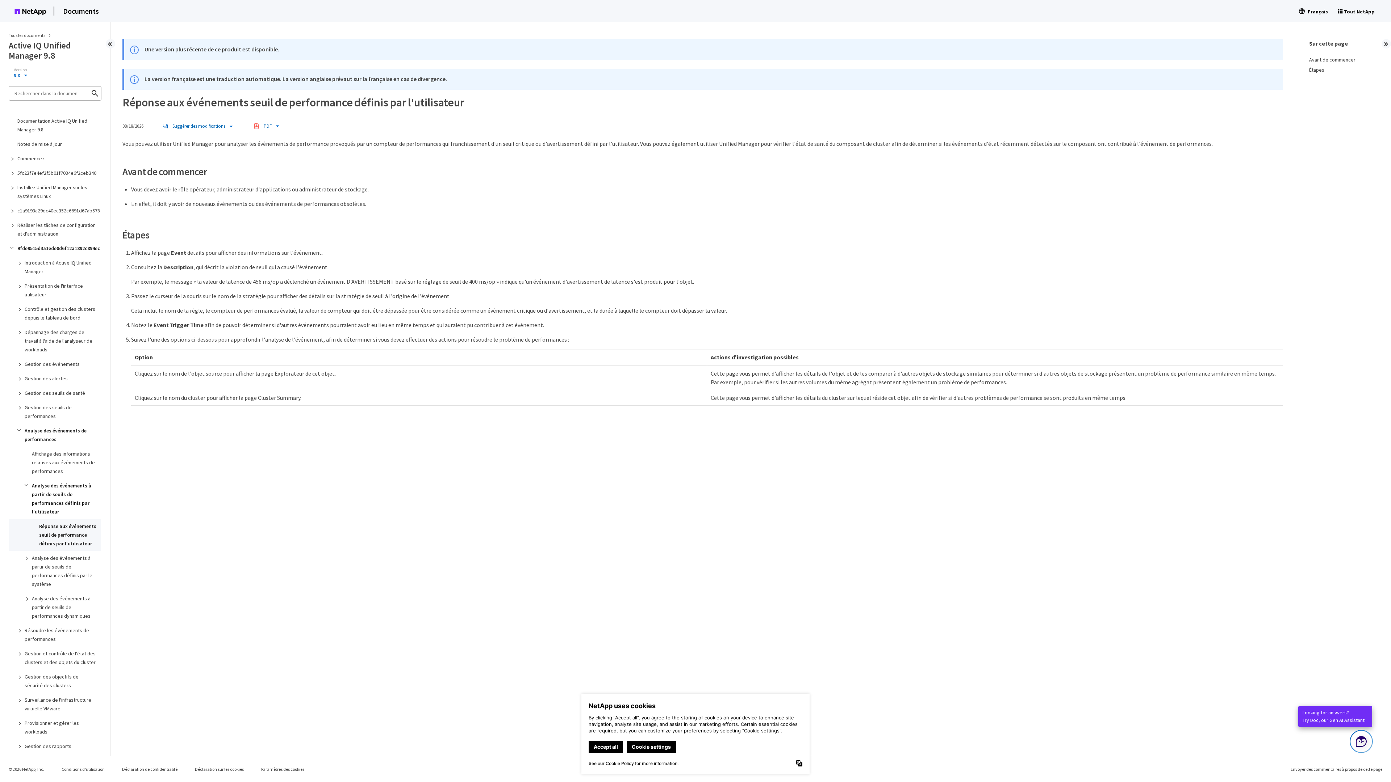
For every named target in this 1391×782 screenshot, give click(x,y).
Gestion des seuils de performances (48, 411)
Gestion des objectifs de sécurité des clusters (52, 681)
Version (20, 70)
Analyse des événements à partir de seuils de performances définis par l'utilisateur (61, 498)
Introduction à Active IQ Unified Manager (58, 267)
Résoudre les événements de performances (57, 634)
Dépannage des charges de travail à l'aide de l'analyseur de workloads (58, 341)
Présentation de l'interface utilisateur (54, 290)
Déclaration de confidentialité (149, 769)
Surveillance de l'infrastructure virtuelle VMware (58, 704)
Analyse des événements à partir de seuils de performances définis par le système (62, 571)
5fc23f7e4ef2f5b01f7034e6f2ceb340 (56, 173)
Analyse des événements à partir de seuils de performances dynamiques (61, 607)
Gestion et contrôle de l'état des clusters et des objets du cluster (60, 657)
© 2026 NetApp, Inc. (26, 769)
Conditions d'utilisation (83, 769)
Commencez (31, 158)
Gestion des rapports (48, 746)
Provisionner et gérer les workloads (52, 727)
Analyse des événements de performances (56, 435)
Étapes (1316, 70)
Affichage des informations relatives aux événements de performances (63, 462)
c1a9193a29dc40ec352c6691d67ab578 (58, 210)
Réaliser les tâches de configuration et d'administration (56, 229)
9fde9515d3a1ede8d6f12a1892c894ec (58, 248)
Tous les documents (27, 35)
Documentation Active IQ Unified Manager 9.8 (52, 125)
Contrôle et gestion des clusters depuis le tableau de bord (60, 313)
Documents (81, 11)
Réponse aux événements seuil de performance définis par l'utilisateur (67, 535)
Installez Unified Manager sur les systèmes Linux (52, 191)
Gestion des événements (52, 364)
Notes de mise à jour (39, 144)
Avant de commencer (1332, 59)
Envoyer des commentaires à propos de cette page (1336, 769)
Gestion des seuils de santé (55, 393)
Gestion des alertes (46, 378)
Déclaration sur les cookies (219, 769)
